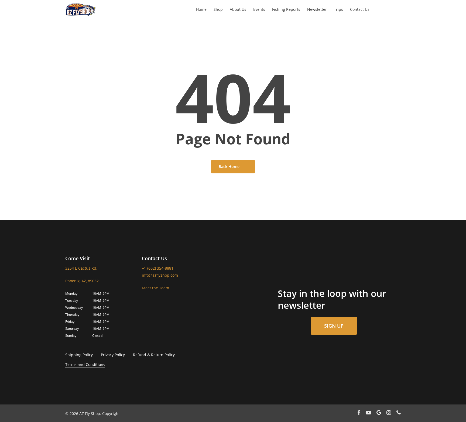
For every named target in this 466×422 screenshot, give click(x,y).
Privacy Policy (113, 354)
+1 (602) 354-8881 (157, 268)
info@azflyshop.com (160, 275)
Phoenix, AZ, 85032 (82, 280)
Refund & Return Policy (154, 354)
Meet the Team (155, 287)
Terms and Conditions (85, 364)
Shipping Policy (79, 354)
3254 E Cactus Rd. (81, 268)
